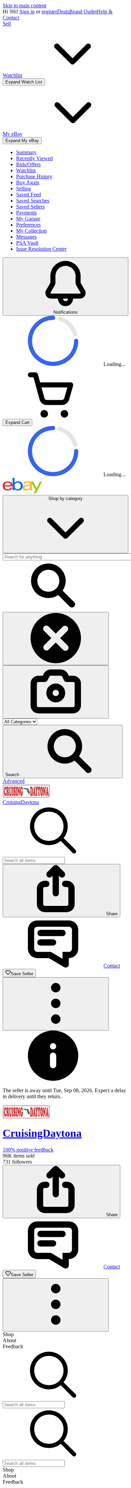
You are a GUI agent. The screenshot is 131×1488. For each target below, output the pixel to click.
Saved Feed (28, 194)
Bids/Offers (28, 164)
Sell (7, 23)
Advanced (14, 781)
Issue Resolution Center (41, 249)
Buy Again (27, 182)
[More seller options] (56, 1004)
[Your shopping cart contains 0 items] (53, 416)
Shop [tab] (8, 1334)
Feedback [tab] (13, 1346)
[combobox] (34, 860)
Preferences (28, 225)
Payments (26, 212)
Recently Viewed (34, 158)
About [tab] (9, 1340)
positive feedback (28, 1150)
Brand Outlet (83, 11)
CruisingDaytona (21, 802)
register (49, 11)
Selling (23, 188)
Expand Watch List (23, 81)
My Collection (31, 231)
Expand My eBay (22, 140)
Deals (63, 11)
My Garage (28, 219)
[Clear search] (56, 638)
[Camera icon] (56, 692)
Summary (26, 152)
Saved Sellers (30, 206)
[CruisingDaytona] (26, 796)
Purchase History (34, 176)
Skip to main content (24, 5)
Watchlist (26, 170)
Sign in (27, 11)
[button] (63, 751)
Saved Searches (32, 200)
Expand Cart (17, 422)
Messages (26, 237)
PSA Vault (27, 243)
